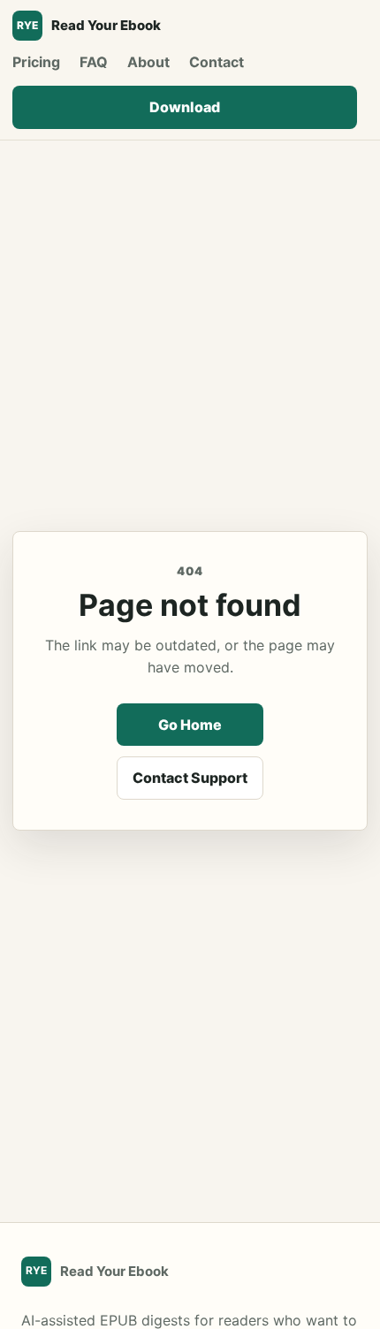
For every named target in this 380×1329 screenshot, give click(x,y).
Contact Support (190, 777)
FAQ (94, 62)
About (148, 62)
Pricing (36, 62)
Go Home (190, 724)
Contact (216, 62)
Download (184, 107)
